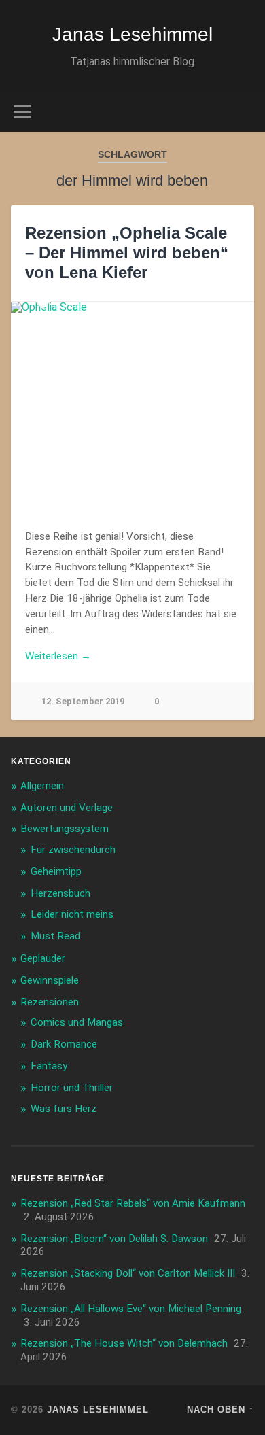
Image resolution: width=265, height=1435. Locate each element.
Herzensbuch (60, 893)
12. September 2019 (82, 701)
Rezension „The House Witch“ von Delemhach (124, 1343)
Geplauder (42, 958)
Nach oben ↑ (220, 1409)
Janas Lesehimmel (132, 34)
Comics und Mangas (77, 1022)
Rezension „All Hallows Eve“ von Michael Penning (130, 1308)
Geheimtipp (56, 871)
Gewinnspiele (49, 980)
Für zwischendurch (73, 850)
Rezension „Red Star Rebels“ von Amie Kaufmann (132, 1203)
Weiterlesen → (58, 656)
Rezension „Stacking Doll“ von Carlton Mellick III (127, 1273)
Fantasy (49, 1066)
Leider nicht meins (72, 914)
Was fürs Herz (63, 1109)
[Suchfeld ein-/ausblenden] (244, 112)
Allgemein (42, 786)
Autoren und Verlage (66, 807)
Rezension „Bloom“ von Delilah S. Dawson (114, 1238)
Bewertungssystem (64, 829)
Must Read (55, 936)
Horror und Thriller (72, 1088)
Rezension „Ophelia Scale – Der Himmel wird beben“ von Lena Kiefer (126, 252)
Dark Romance (64, 1044)
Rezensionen (49, 1002)
